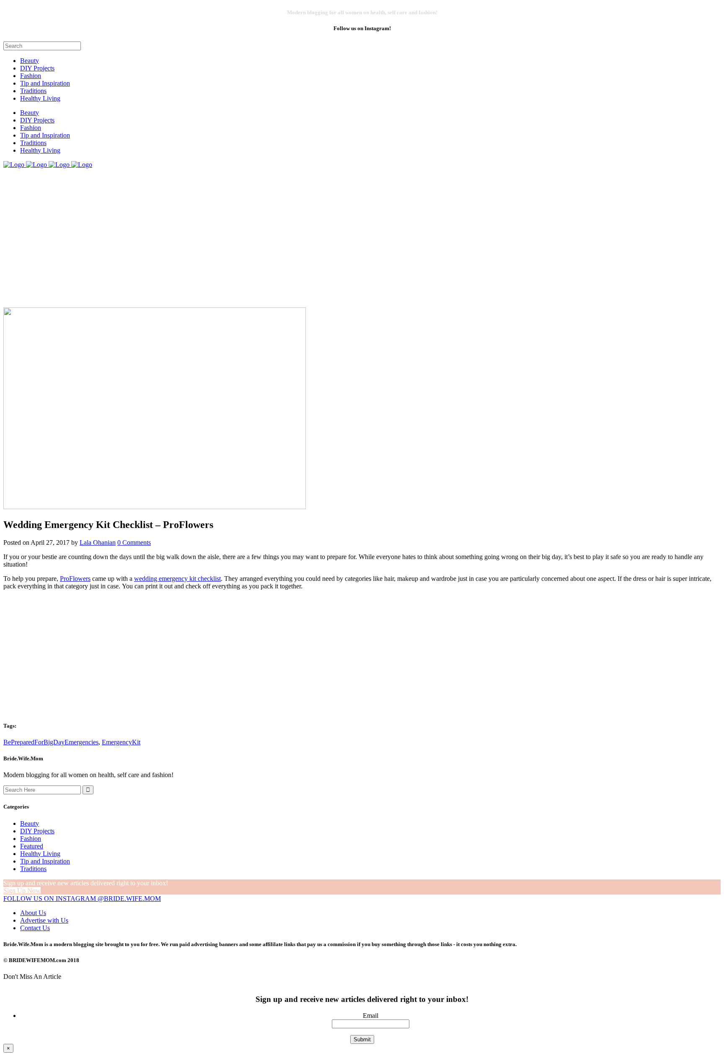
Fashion (30, 838)
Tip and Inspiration (45, 861)
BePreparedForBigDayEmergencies (50, 742)
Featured (31, 846)
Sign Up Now (22, 890)
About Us (33, 912)
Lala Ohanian (98, 542)
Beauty (29, 823)
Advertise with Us (44, 920)
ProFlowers (75, 578)
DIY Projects (37, 831)
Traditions (33, 868)
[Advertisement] (362, 655)
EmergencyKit (121, 742)
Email (370, 1015)
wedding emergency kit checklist (177, 578)
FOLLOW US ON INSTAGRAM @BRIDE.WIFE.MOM (82, 898)
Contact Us (35, 927)
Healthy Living (40, 853)
